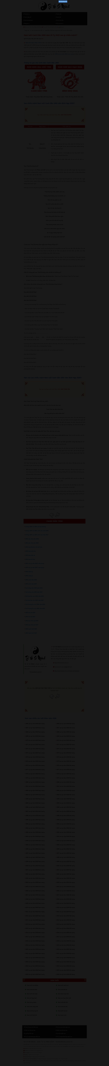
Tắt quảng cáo (63, 1)
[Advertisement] (54, 28)
